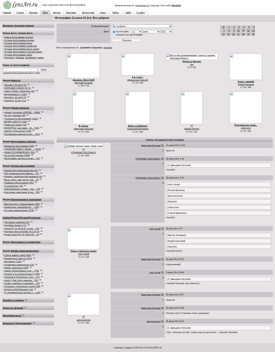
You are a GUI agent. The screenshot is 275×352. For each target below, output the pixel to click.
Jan (191, 64)
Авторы (57, 12)
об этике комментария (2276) (19, 210)
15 (228, 34)
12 (248, 30)
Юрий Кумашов (246, 84)
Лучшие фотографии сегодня (19, 40)
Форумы (33, 12)
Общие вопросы (20, 108)
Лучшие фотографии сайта (18, 55)
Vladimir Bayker (191, 129)
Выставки (71, 12)
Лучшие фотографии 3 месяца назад (23, 52)
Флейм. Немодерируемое (25, 251)
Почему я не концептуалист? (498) (22, 274)
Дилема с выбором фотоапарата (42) (23, 176)
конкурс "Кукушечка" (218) (17, 131)
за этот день (122, 31)
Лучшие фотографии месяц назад (21, 49)
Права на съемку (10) (15, 125)
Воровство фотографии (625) (19, 146)
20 (253, 34)
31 (223, 27)
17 (238, 34)
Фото (45, 12)
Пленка (15, 217)
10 (238, 30)
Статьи (20, 12)
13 (253, 30)
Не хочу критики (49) (15, 115)
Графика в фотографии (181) (19, 183)
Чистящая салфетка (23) (17, 222)
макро (40, 57)
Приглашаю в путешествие (25, 242)
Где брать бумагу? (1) (15, 225)
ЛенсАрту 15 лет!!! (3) (15, 97)
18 (243, 34)
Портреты (9, 57)
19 (248, 34)
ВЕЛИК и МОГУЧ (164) (15, 121)
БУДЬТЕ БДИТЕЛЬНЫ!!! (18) (18, 289)
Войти (116, 12)
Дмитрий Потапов (83, 83)
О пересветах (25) (13, 186)
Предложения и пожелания (26, 199)
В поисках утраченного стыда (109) (22, 286)
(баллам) (107, 47)
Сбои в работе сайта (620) (17, 255)
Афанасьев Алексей (137, 80)
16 (233, 34)
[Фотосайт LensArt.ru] (45, 9)
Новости (15, 80)
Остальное (34, 217)
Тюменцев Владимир (137, 129)
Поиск (103, 12)
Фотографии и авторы (23, 141)
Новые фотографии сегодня (18, 37)
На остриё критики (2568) (17, 155)
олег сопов (83, 254)
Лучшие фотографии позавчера (20, 46)
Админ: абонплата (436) (16, 268)
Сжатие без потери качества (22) (21, 170)
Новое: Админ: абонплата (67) (19, 91)
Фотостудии (88, 12)
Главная (7, 12)
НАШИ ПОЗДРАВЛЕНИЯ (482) (19, 152)
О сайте (140, 12)
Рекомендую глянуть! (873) (18, 258)
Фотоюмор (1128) (13, 261)
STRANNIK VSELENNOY (83, 152)
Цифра (6, 217)
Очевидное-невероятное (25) (19, 265)
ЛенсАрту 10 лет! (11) (15, 100)
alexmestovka (83, 320)
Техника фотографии (23, 166)
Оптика (24, 217)
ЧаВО (128, 12)
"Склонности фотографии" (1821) (21, 118)
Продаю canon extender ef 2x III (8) (21, 231)
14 (223, 34)
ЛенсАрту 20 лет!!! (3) (15, 85)
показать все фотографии (129, 34)
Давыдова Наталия (83, 129)
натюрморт (30, 57)
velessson (246, 128)
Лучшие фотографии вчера (18, 43)
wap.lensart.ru (142, 5)
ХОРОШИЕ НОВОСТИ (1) (17, 88)
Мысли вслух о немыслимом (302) (22, 204)
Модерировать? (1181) (15, 94)
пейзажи (20, 57)
